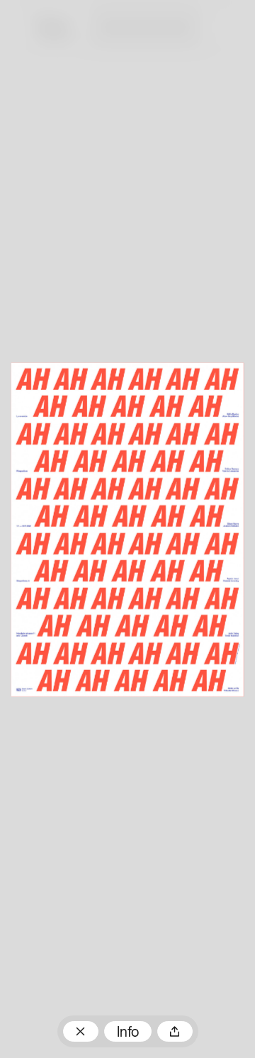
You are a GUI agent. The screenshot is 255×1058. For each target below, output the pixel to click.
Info (128, 1033)
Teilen (175, 1031)
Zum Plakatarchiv (80, 1031)
